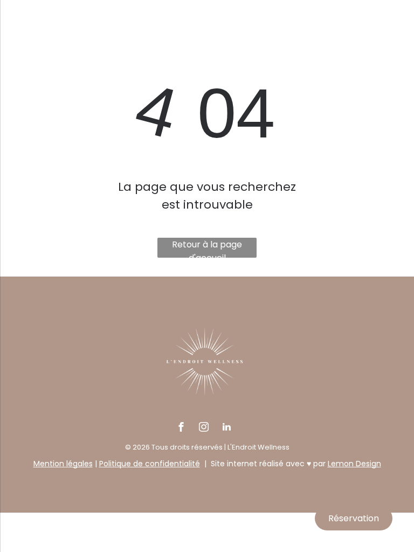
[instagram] (204, 428)
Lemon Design (354, 463)
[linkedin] (226, 428)
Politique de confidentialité (149, 463)
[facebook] (181, 428)
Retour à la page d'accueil (207, 248)
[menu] (24, 52)
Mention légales (63, 463)
